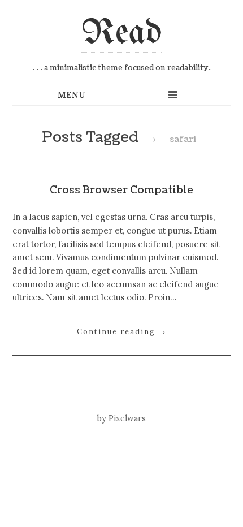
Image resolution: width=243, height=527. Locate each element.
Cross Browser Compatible (121, 190)
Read (121, 33)
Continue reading (122, 331)
